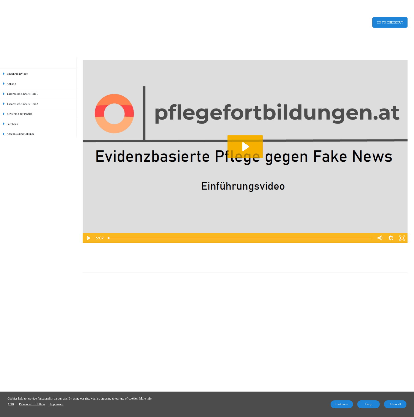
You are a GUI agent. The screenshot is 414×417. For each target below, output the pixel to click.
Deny (368, 404)
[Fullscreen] (402, 238)
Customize (342, 404)
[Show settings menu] (390, 238)
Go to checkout (390, 22)
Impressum (56, 404)
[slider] (240, 238)
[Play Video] (88, 238)
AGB (11, 404)
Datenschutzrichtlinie (32, 404)
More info (145, 398)
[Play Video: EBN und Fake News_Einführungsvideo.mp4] (245, 146)
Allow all (395, 404)
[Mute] (379, 238)
